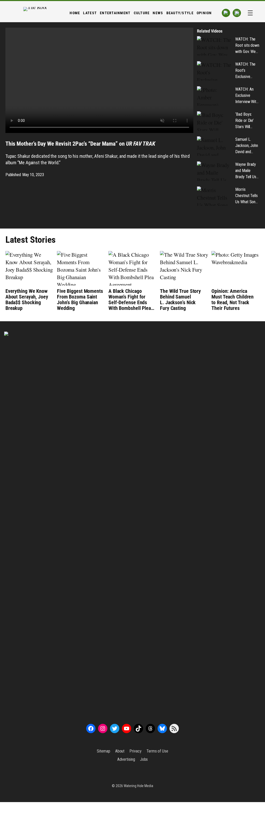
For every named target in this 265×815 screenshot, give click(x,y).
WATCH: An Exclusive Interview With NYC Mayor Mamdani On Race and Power (246, 96)
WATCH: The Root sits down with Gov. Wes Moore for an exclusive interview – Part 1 (247, 46)
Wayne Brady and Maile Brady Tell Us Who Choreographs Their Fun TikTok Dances (247, 171)
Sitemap (103, 751)
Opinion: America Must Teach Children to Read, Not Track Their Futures (232, 299)
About (120, 751)
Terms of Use (157, 751)
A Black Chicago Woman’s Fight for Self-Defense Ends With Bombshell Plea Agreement (129, 299)
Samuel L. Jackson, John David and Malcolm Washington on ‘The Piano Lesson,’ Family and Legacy (247, 146)
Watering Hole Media (138, 786)
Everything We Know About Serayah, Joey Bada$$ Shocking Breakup (26, 299)
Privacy (135, 751)
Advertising (126, 759)
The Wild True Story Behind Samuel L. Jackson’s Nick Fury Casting (180, 299)
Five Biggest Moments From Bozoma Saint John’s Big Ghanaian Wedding (80, 299)
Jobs (144, 759)
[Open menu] (250, 13)
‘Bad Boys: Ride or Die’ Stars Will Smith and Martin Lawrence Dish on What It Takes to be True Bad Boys (247, 121)
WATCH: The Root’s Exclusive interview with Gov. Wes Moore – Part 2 (246, 71)
